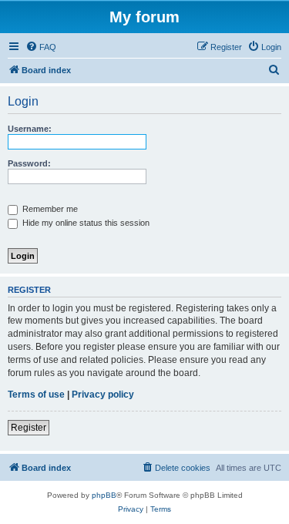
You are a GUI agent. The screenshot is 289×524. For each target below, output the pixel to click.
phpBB (104, 495)
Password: (29, 163)
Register (28, 427)
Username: (30, 128)
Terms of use (36, 394)
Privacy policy (103, 394)
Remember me (49, 208)
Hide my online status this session (85, 222)
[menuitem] (40, 47)
